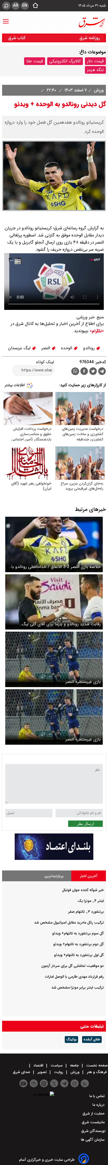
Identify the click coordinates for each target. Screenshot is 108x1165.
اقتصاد (38, 1065)
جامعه (74, 1065)
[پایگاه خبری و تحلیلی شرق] (91, 22)
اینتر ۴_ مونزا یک (91, 901)
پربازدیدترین (54, 876)
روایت (58, 1072)
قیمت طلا (34, 61)
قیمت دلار (95, 61)
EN (24, 5)
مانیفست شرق (94, 1122)
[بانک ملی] (54, 858)
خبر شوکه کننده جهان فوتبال (83, 890)
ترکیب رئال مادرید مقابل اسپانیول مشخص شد (69, 922)
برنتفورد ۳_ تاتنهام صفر (86, 912)
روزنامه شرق (89, 38)
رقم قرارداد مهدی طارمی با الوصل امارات (74, 977)
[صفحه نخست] (34, 6)
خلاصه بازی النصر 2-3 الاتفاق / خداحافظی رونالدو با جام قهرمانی (56, 566)
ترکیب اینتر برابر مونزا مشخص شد (77, 987)
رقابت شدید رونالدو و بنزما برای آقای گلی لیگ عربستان (61, 624)
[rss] (85, 1083)
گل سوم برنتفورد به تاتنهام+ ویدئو (78, 933)
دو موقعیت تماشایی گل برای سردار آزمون (72, 966)
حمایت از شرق (94, 1113)
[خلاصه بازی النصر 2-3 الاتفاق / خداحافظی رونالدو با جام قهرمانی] (54, 544)
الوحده (67, 348)
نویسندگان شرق (93, 1131)
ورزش (98, 90)
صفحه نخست (96, 1065)
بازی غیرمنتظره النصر (83, 681)
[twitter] (93, 371)
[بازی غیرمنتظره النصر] (54, 659)
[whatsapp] (75, 371)
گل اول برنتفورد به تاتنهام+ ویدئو (79, 955)
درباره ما (99, 1105)
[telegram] (102, 372)
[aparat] (44, 1083)
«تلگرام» (96, 331)
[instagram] (75, 1083)
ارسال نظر (85, 824)
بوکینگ (71, 1039)
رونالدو (89, 348)
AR (15, 5)
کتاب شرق (17, 38)
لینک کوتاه (45, 362)
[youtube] (23, 1083)
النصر (46, 348)
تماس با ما (97, 1096)
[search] (6, 6)
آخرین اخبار (89, 876)
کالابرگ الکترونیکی (65, 61)
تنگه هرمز (95, 70)
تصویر (42, 1072)
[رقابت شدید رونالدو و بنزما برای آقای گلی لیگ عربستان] (54, 602)
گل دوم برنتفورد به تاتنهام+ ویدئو (78, 944)
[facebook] (84, 371)
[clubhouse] (34, 1083)
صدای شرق (22, 1072)
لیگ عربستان (20, 348)
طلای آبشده (92, 1039)
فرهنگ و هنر (97, 1072)
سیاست (57, 1065)
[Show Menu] (5, 18)
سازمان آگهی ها (93, 1140)
